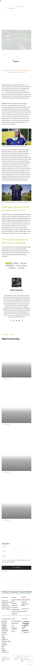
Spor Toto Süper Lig (21, 265)
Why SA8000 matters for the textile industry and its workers (13, 477)
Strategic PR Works (16, 611)
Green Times (12, 70)
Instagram (26, 623)
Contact (13, 631)
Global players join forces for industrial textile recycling (13, 525)
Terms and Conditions (14, 628)
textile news (21, 268)
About (12, 625)
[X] (22, 320)
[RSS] (22, 627)
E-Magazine (15, 613)
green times (23, 263)
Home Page (5, 70)
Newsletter (14, 603)
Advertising (14, 607)
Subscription (15, 605)
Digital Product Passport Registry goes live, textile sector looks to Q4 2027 (13, 429)
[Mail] (19, 320)
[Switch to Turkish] (22, 661)
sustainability (12, 268)
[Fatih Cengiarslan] (16, 282)
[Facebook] (11, 320)
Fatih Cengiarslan (8, 58)
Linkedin (26, 625)
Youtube (26, 630)
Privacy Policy (14, 623)
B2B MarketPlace (16, 609)
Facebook (26, 621)
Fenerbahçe (16, 263)
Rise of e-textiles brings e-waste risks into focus (13, 383)
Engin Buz (23, 602)
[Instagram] (13, 320)
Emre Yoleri (24, 611)
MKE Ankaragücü (10, 265)
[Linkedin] (16, 320)
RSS (25, 627)
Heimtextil (4, 621)
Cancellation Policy (16, 621)
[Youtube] (22, 630)
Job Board (14, 599)
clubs (26, 85)
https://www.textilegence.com (16, 292)
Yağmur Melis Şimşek (24, 604)
